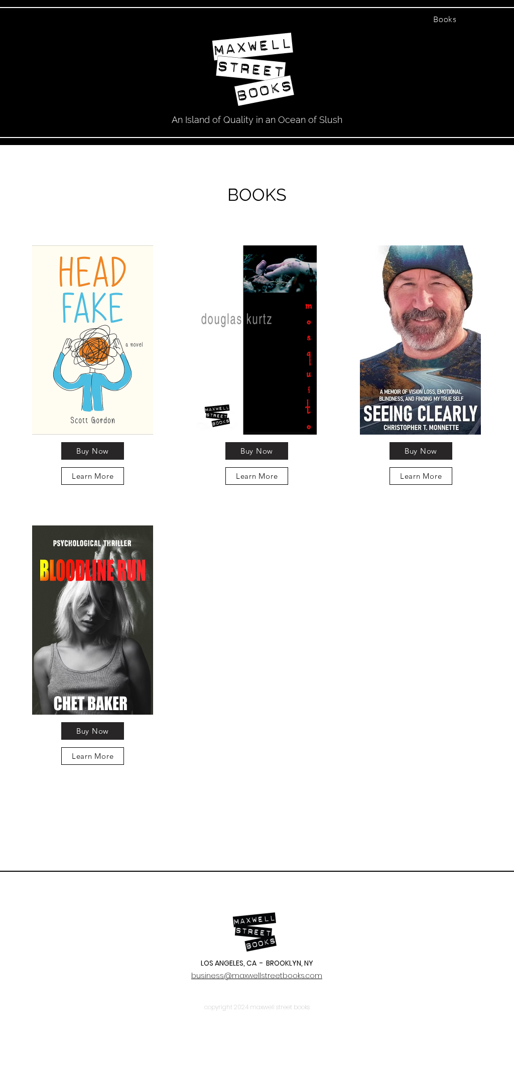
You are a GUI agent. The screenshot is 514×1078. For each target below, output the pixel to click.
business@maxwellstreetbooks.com (256, 976)
